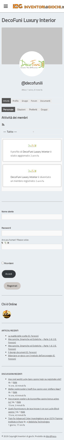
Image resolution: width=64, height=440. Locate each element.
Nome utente (8, 211)
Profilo (16, 100)
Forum (34, 100)
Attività (6, 100)
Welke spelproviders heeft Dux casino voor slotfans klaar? (34, 389)
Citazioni (21, 109)
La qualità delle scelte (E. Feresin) (23, 336)
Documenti (45, 100)
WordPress (51, 436)
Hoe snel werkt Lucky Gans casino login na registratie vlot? (34, 379)
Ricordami (8, 263)
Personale (8, 109)
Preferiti (33, 109)
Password (6, 227)
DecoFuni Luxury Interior (36, 152)
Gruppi (25, 100)
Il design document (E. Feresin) (22, 352)
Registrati (12, 286)
